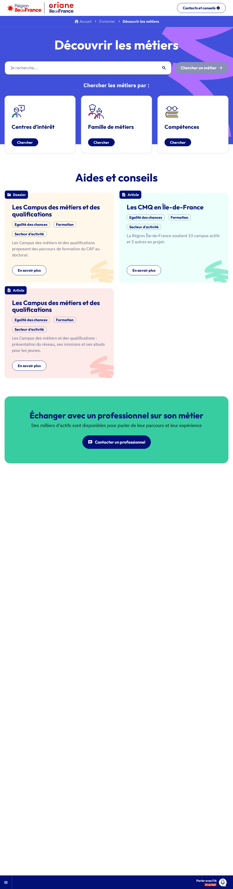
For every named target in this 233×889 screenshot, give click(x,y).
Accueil (85, 21)
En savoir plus (29, 270)
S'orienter (107, 21)
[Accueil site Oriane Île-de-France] (64, 8)
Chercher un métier (199, 67)
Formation (64, 224)
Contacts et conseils (199, 8)
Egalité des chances (31, 224)
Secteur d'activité (29, 234)
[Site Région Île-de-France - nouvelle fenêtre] (24, 8)
